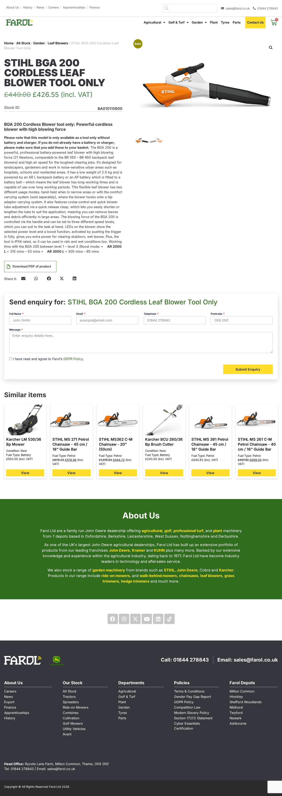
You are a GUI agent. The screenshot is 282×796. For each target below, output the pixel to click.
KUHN (159, 550)
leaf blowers (211, 575)
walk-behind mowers (158, 575)
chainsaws (188, 575)
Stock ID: (12, 108)
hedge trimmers (135, 581)
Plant (214, 22)
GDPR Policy (73, 359)
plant (217, 531)
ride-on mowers (115, 575)
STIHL (169, 570)
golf (167, 531)
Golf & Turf (176, 22)
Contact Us (255, 22)
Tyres (225, 22)
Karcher (226, 570)
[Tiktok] (169, 619)
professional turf (188, 531)
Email (79, 314)
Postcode (217, 314)
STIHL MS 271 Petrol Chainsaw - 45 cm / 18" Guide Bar (70, 444)
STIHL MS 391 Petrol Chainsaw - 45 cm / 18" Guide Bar (209, 444)
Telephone (150, 314)
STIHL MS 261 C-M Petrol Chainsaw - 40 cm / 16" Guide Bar (257, 444)
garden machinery (108, 570)
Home (8, 43)
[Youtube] (147, 619)
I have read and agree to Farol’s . (48, 358)
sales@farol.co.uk (256, 660)
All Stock (23, 43)
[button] (36, 279)
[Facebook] (113, 619)
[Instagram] (124, 619)
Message (15, 330)
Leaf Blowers (58, 43)
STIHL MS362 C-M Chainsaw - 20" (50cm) (116, 444)
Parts (237, 22)
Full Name (15, 314)
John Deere (119, 550)
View (25, 473)
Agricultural (152, 22)
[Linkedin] (158, 619)
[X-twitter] (135, 619)
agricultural (152, 531)
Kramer (138, 550)
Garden (197, 22)
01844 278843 (191, 660)
